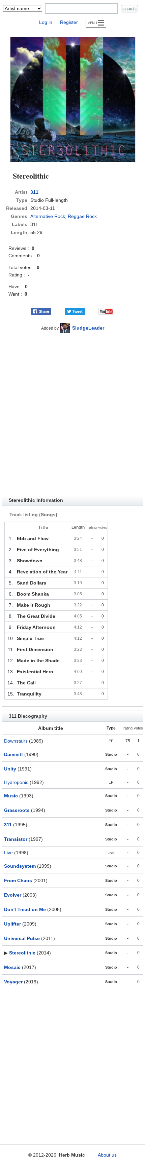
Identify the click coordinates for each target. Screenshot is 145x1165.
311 (34, 192)
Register (69, 22)
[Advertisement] (72, 418)
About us (107, 1155)
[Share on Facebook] (41, 311)
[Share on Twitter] (75, 311)
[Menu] (96, 23)
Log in (45, 22)
